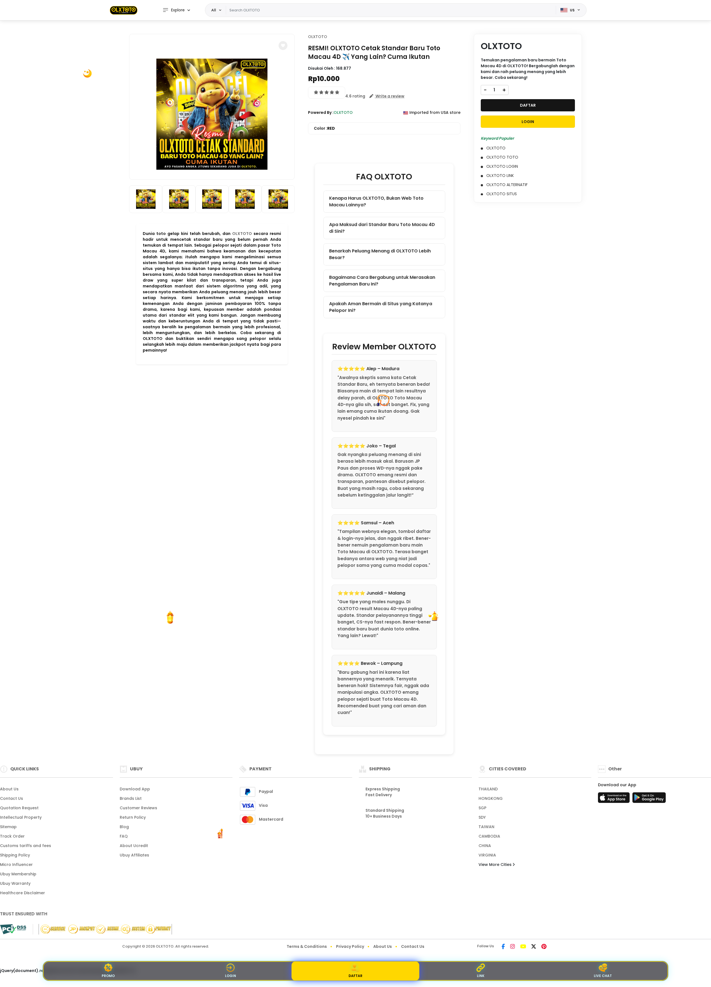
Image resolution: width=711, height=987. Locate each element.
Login (230, 975)
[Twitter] (533, 947)
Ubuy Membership (18, 874)
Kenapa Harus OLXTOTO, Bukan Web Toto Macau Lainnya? (376, 201)
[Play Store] (649, 799)
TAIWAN (486, 827)
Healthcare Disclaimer (22, 893)
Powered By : (321, 112)
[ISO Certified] (102, 929)
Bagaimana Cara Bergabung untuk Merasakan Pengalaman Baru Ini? (382, 280)
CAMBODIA (489, 836)
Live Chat (603, 975)
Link (480, 975)
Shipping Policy (15, 855)
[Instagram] (512, 947)
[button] (283, 45)
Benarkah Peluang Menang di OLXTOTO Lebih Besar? (380, 254)
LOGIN (528, 121)
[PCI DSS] (13, 929)
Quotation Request (19, 808)
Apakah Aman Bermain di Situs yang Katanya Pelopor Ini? (380, 307)
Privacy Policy (350, 946)
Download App (135, 789)
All (213, 9)
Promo (108, 975)
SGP (482, 808)
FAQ (124, 836)
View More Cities (496, 864)
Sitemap (8, 827)
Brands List (131, 798)
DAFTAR (528, 105)
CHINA (485, 845)
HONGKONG (491, 798)
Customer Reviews (138, 808)
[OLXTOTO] (123, 10)
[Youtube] (523, 947)
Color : (324, 128)
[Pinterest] (544, 947)
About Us (9, 789)
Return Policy (133, 817)
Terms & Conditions (307, 946)
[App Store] (614, 799)
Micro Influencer (16, 864)
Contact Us (11, 798)
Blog (124, 827)
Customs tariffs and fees (25, 845)
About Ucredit (134, 845)
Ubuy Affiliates (134, 855)
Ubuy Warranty (15, 883)
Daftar (355, 975)
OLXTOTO (242, 233)
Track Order (12, 836)
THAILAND (488, 789)
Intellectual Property (21, 817)
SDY (482, 817)
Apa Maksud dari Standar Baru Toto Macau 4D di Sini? (382, 227)
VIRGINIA (487, 855)
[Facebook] (503, 947)
